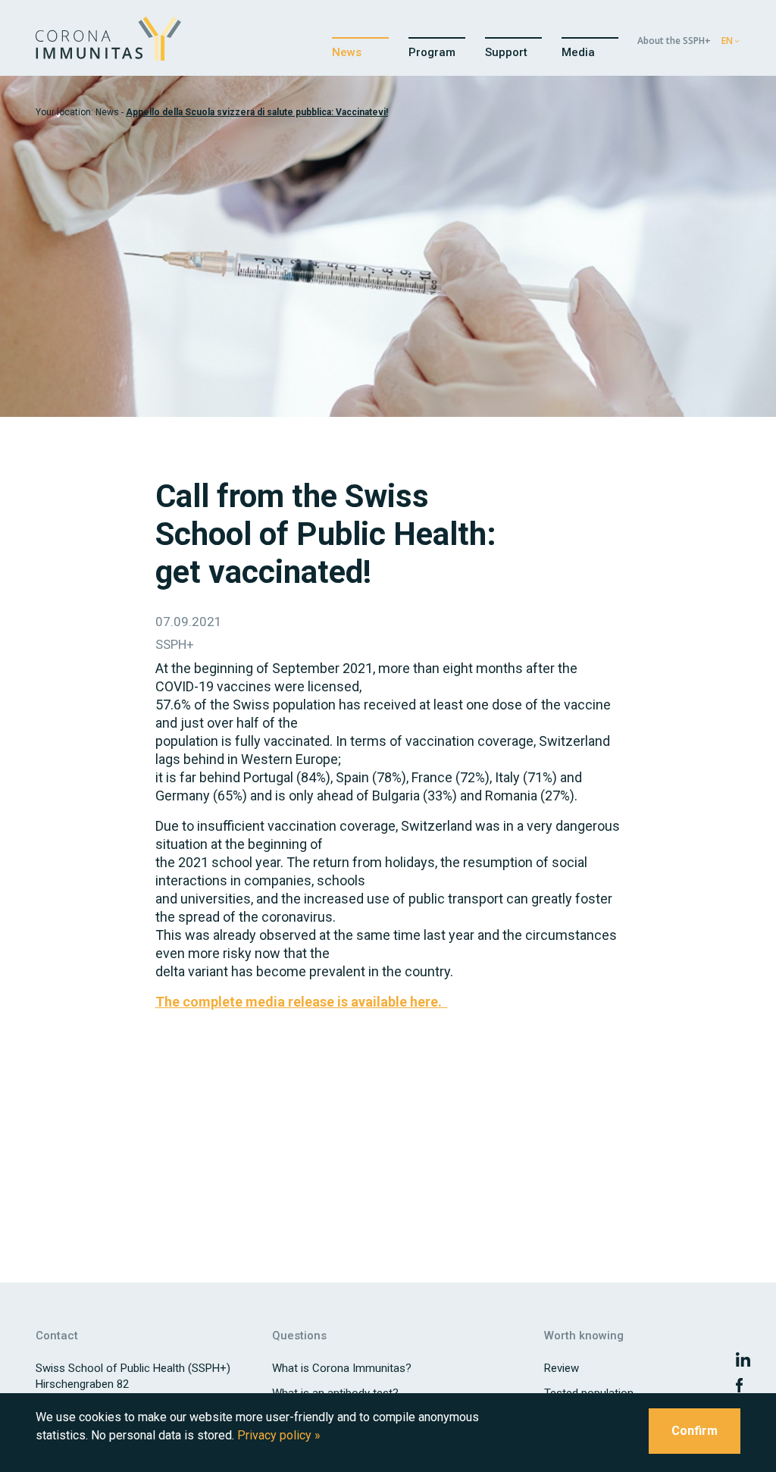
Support (506, 52)
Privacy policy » (279, 1435)
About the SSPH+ (674, 40)
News (346, 52)
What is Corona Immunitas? (341, 1368)
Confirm (694, 1430)
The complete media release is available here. (301, 1002)
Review (561, 1368)
